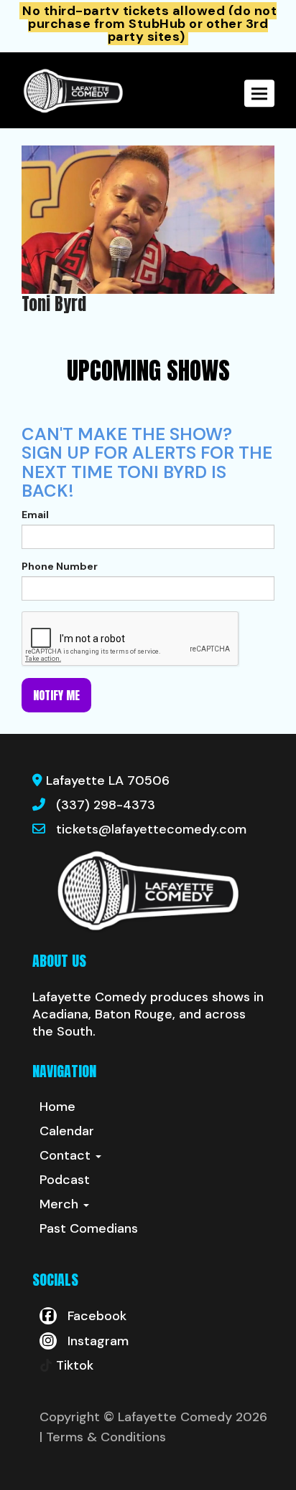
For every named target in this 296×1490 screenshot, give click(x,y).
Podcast (65, 1179)
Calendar (67, 1131)
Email (35, 514)
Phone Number (60, 566)
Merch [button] (61, 1204)
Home (57, 1106)
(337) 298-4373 (105, 804)
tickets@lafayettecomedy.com (151, 829)
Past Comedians (89, 1228)
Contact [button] (67, 1155)
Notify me (56, 695)
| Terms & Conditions (103, 1437)
